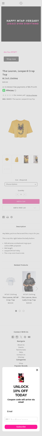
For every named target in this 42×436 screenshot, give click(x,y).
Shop (21, 363)
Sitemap (21, 357)
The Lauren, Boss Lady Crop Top (29, 298)
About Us (21, 345)
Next (36, 288)
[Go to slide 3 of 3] (23, 311)
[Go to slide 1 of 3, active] (16, 311)
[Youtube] (29, 337)
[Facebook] (3, 217)
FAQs (21, 352)
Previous (3, 288)
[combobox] (7, 419)
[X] (21, 337)
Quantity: (21, 190)
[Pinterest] (11, 217)
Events (21, 347)
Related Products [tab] (21, 265)
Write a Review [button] (31, 95)
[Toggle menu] (3, 3)
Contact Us (21, 355)
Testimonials (21, 350)
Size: (21, 180)
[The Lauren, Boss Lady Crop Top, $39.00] (29, 281)
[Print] (7, 217)
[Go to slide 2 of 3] (20, 311)
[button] (11, 59)
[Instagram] (17, 337)
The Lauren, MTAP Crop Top (10, 298)
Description (21, 226)
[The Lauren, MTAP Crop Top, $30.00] (10, 281)
